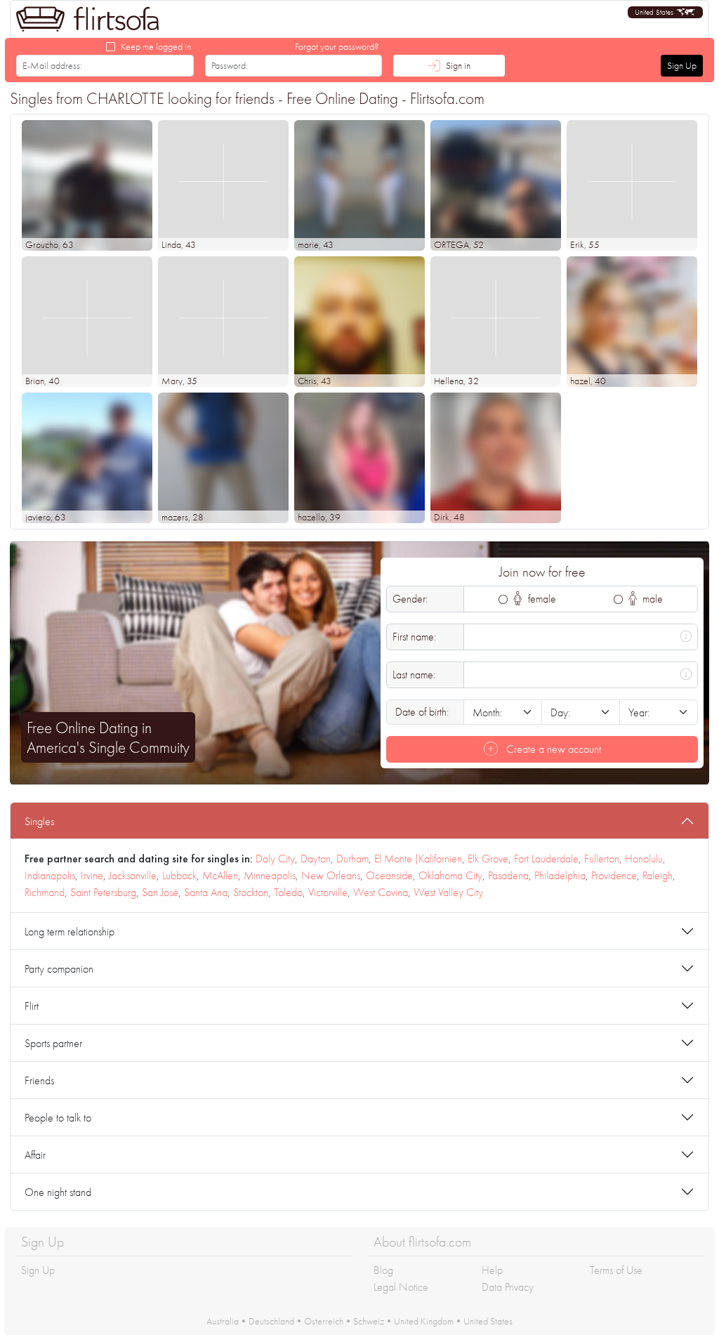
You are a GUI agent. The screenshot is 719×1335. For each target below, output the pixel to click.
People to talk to (58, 1117)
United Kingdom (424, 1321)
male (651, 598)
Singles (39, 821)
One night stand (58, 1192)
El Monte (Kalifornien (418, 858)
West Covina (380, 892)
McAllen (220, 875)
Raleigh (657, 875)
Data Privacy (508, 1287)
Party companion (59, 968)
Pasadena (508, 875)
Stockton (250, 892)
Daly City (275, 858)
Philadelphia (560, 875)
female (540, 598)
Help (492, 1270)
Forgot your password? (337, 46)
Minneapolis (270, 875)
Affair (35, 1154)
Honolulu (644, 858)
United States (488, 1321)
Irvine (92, 875)
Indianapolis (50, 875)
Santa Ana (205, 892)
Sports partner (53, 1043)
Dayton (316, 858)
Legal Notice (401, 1287)
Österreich (323, 1321)
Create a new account (552, 749)
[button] (665, 12)
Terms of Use (616, 1270)
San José (160, 892)
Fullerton (601, 858)
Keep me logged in (156, 46)
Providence (614, 875)
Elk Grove (488, 858)
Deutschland (271, 1321)
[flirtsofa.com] (87, 19)
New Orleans (330, 875)
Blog (383, 1270)
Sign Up (682, 65)
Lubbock (179, 875)
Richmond (45, 892)
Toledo (288, 892)
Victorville (328, 892)
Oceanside (389, 875)
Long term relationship (69, 931)
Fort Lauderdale (546, 858)
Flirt (32, 1006)
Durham (352, 858)
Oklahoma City (450, 875)
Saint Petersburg (103, 892)
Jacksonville (133, 875)
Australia (222, 1321)
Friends (39, 1080)
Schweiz (368, 1321)
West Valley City (448, 892)
